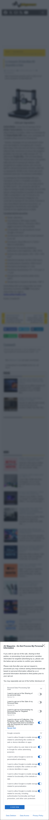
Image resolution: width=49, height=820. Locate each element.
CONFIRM (14, 807)
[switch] (40, 694)
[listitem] (24, 688)
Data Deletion (11, 815)
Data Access (24, 815)
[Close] (44, 646)
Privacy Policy (38, 815)
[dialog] (24, 731)
